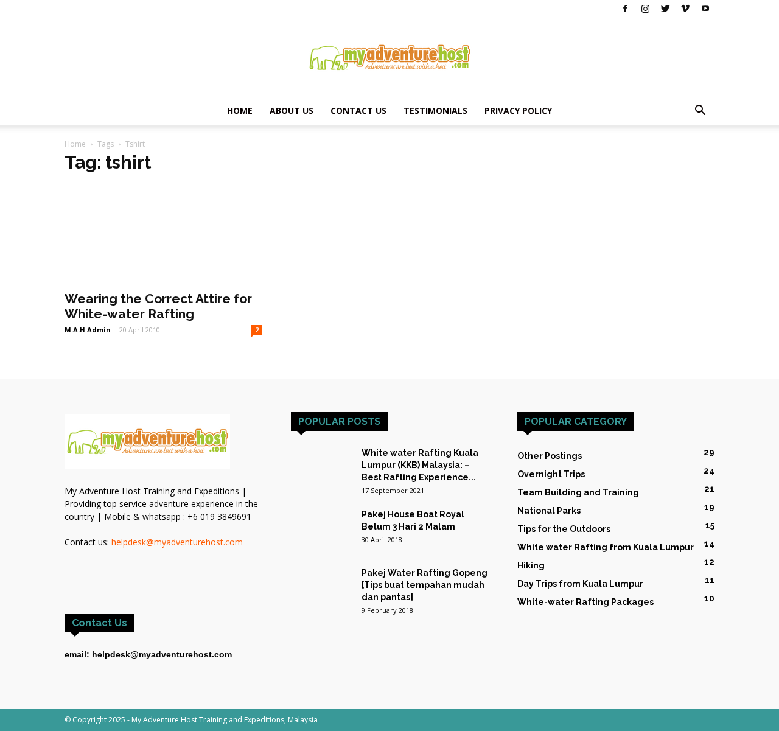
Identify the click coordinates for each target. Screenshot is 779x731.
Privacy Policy (518, 110)
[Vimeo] (685, 8)
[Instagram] (645, 8)
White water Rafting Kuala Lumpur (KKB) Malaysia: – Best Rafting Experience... (420, 465)
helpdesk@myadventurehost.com (177, 542)
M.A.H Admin (88, 329)
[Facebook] (625, 8)
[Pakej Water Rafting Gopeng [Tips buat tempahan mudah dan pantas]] (321, 581)
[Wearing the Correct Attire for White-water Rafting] (163, 234)
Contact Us (358, 110)
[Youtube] (705, 8)
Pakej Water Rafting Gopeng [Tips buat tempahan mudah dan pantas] (424, 585)
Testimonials (435, 110)
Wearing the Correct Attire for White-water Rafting (158, 306)
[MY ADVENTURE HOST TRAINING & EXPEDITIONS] (389, 57)
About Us (291, 110)
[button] (699, 111)
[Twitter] (665, 8)
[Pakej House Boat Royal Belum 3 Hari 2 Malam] (321, 529)
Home (240, 110)
